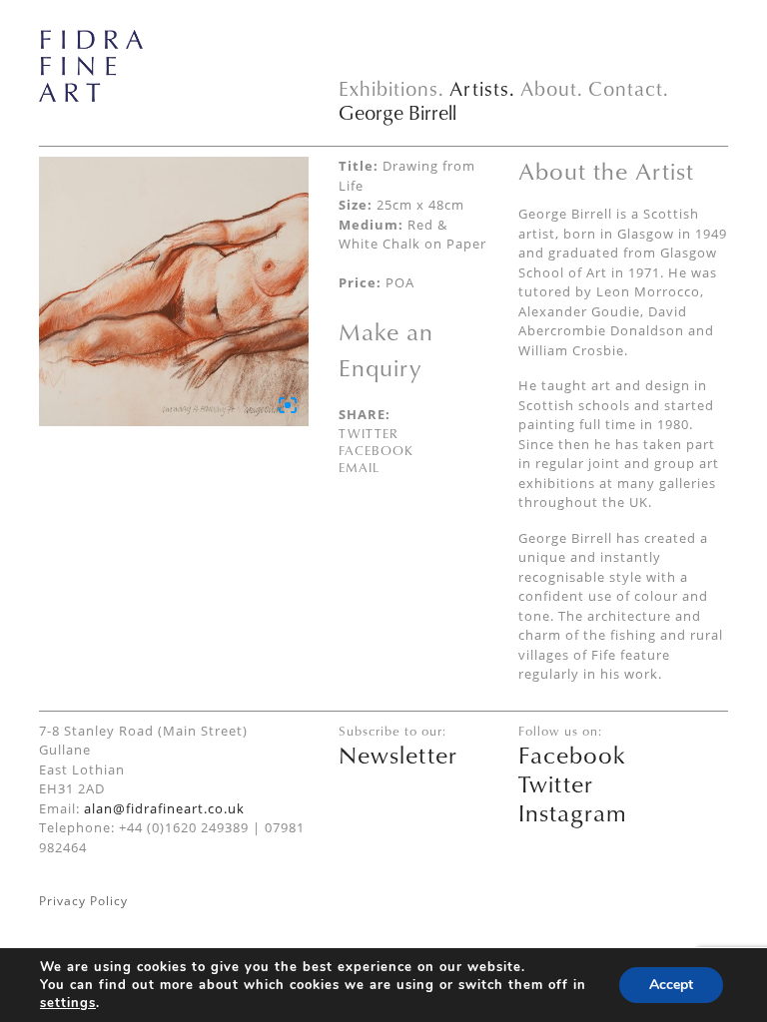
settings (68, 1003)
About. (551, 88)
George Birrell (397, 112)
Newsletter (398, 754)
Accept (671, 984)
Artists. (482, 88)
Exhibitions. (391, 88)
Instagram (572, 812)
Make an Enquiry (386, 349)
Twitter (368, 433)
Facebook (376, 450)
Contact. (628, 88)
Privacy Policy (83, 900)
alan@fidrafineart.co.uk (164, 808)
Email (359, 467)
